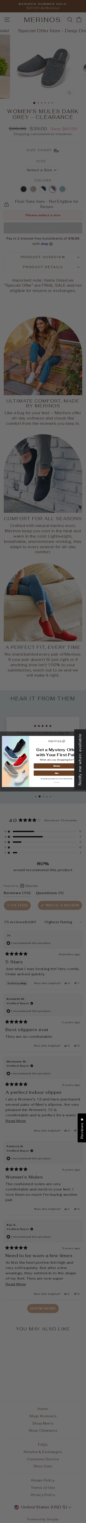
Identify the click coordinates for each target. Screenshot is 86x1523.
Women (56, 765)
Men (57, 773)
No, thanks (57, 782)
